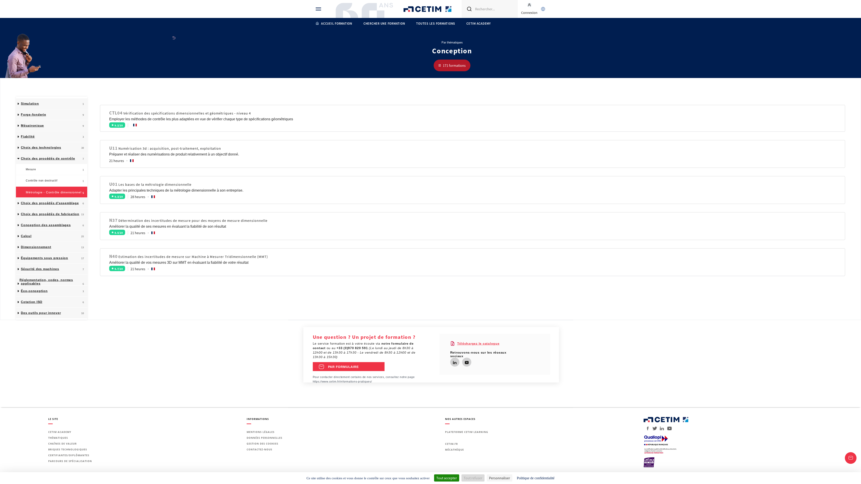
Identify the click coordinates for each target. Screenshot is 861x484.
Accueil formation (336, 23)
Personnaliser (499, 478)
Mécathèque (454, 449)
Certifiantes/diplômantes (68, 455)
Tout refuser (473, 478)
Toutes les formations (435, 23)
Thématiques (58, 437)
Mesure (55, 169)
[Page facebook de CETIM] (646, 428)
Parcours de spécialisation (70, 461)
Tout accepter (446, 478)
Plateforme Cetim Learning (466, 432)
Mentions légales (260, 432)
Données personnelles (264, 437)
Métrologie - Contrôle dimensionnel (55, 192)
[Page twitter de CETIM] (653, 428)
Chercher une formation (384, 23)
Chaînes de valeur (62, 443)
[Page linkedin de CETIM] (455, 362)
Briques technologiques (67, 449)
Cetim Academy (478, 23)
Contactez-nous (259, 449)
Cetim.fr (451, 443)
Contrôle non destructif (55, 181)
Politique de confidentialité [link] (535, 478)
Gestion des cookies (262, 443)
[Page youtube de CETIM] (467, 362)
